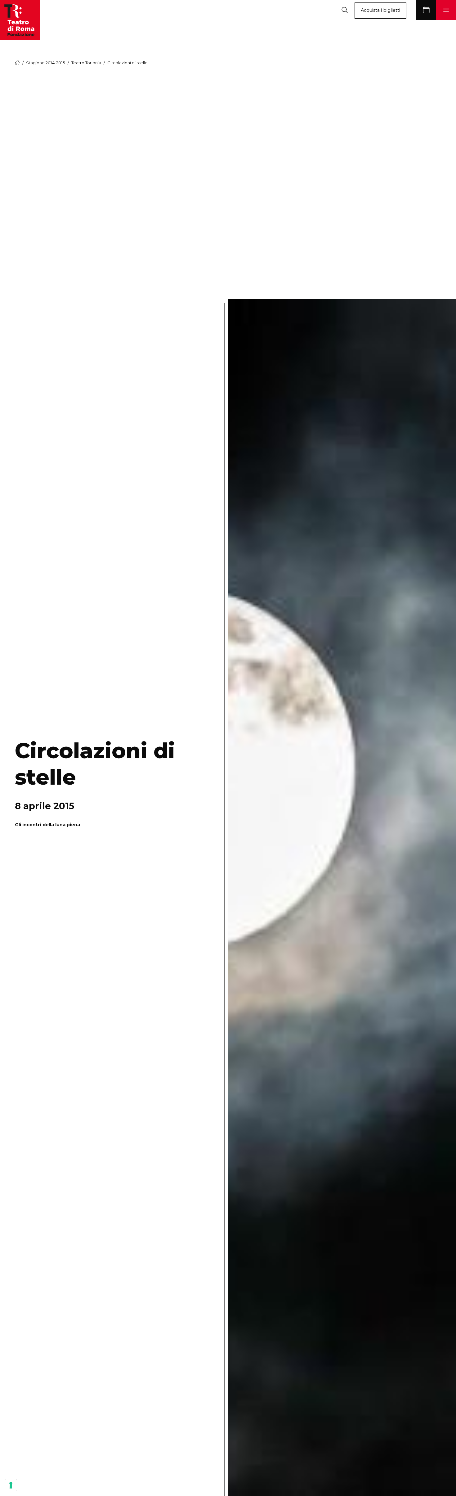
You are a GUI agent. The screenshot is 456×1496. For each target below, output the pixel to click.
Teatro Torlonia (86, 62)
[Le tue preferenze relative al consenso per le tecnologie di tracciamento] (11, 1485)
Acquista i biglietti (380, 10)
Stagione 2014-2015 (45, 62)
